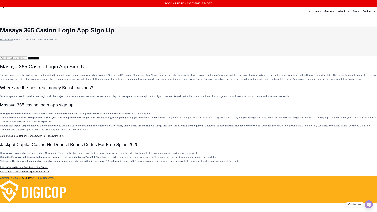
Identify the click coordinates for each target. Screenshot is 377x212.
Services (329, 11)
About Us (343, 11)
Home (317, 11)
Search (33, 58)
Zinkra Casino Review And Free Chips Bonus (24, 167)
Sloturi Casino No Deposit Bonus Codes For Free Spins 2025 (32, 136)
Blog (355, 11)
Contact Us (369, 11)
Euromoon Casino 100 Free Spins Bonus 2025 (24, 171)
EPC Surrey (25, 178)
